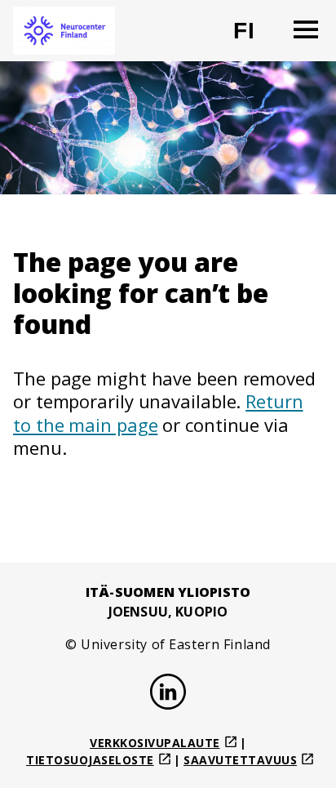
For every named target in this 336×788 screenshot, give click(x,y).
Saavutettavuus (240, 760)
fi (254, 37)
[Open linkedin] (168, 694)
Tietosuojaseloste (90, 760)
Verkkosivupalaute (155, 742)
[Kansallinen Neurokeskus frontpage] (64, 30)
